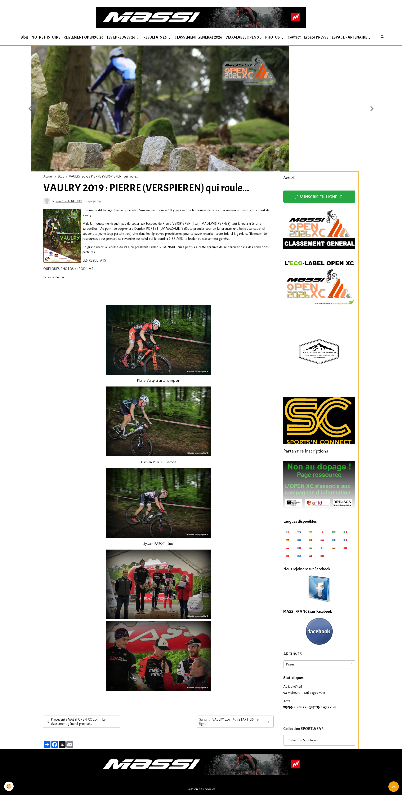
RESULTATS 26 (155, 37)
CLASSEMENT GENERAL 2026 (198, 37)
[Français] (287, 532)
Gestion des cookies (201, 789)
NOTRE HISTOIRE (45, 37)
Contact (294, 37)
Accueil (48, 176)
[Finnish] (322, 548)
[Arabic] (333, 532)
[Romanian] (345, 540)
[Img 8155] (158, 503)
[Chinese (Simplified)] (310, 556)
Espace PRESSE (316, 37)
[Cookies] (9, 786)
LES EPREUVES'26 (121, 37)
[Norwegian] (299, 548)
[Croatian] (299, 556)
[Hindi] (310, 548)
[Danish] (345, 548)
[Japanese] (322, 532)
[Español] (310, 532)
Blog (24, 37)
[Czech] (287, 556)
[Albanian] (322, 556)
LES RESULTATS (94, 260)
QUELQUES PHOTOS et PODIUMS (68, 269)
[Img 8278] (158, 656)
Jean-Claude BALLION (69, 201)
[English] (299, 532)
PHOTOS (272, 37)
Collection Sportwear (303, 740)
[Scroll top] (393, 786)
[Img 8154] (158, 421)
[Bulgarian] (333, 548)
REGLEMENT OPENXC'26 (83, 37)
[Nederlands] (299, 540)
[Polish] (287, 548)
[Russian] (322, 540)
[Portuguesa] (310, 540)
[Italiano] (345, 532)
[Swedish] (333, 540)
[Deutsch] (287, 540)
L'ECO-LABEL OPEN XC (243, 37)
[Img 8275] (158, 584)
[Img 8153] (158, 340)
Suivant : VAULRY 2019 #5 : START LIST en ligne (229, 721)
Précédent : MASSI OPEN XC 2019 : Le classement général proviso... (78, 721)
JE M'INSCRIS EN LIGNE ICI (319, 196)
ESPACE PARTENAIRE (350, 37)
